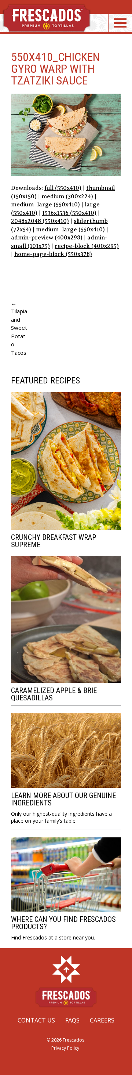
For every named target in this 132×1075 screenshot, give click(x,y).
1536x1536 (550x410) (69, 213)
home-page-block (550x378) (53, 254)
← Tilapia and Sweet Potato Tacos (19, 327)
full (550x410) (62, 188)
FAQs (72, 1020)
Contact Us (36, 1020)
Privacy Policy (65, 1048)
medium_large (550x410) (45, 204)
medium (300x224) (67, 196)
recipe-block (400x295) (87, 246)
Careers (102, 1020)
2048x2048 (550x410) (40, 221)
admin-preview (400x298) (46, 237)
